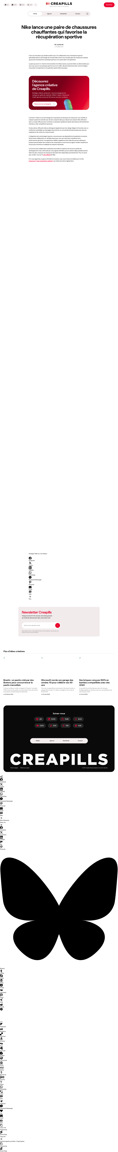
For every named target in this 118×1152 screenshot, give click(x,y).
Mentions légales (14, 768)
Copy (20, 1141)
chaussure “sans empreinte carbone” (41, 161)
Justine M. (60, 44)
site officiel (47, 155)
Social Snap (3, 1134)
